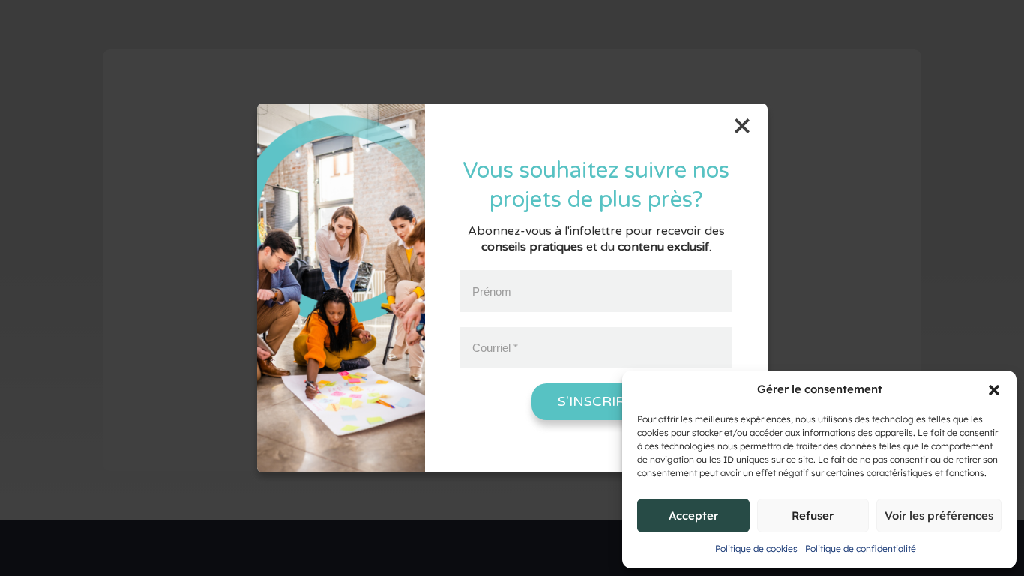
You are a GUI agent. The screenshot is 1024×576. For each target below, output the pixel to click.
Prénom (491, 290)
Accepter (693, 515)
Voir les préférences (939, 515)
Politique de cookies (756, 548)
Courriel (495, 347)
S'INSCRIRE (596, 401)
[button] (994, 390)
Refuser (813, 515)
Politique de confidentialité (860, 548)
